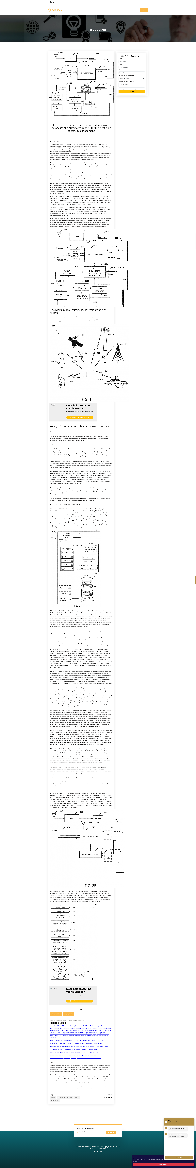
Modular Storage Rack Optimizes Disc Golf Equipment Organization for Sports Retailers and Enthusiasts (77, 1040)
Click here (52, 984)
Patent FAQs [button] (129, 2)
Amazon (53, 1097)
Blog (137, 2)
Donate (144, 10)
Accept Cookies (163, 1165)
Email (120, 64)
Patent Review (61, 1097)
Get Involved (127, 10)
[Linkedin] (51, 2)
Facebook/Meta (55, 1100)
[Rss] (111, 1097)
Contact (136, 10)
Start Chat (179, 1158)
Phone (120, 70)
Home (92, 10)
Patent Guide (68, 1014)
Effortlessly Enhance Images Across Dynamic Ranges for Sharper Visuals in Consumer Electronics (75, 1058)
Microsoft (69, 1097)
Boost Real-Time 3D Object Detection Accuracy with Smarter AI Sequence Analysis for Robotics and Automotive (79, 1046)
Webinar (117, 10)
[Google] (108, 1097)
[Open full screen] (189, 1122)
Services (108, 10)
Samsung (76, 1097)
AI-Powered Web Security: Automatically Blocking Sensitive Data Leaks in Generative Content (74, 1049)
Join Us (144, 2)
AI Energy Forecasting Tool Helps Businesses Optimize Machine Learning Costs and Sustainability (76, 1043)
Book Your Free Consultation (80, 417)
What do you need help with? (127, 75)
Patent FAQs (56, 1014)
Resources (118, 2)
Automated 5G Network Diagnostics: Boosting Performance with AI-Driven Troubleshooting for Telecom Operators (80, 1026)
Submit (132, 91)
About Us (100, 10)
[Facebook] (48, 2)
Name (120, 58)
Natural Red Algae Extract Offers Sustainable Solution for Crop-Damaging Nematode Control (74, 1055)
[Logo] (55, 10)
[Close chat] (192, 1122)
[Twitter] (53, 2)
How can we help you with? (126, 81)
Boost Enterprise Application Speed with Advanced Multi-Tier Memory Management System (74, 1052)
